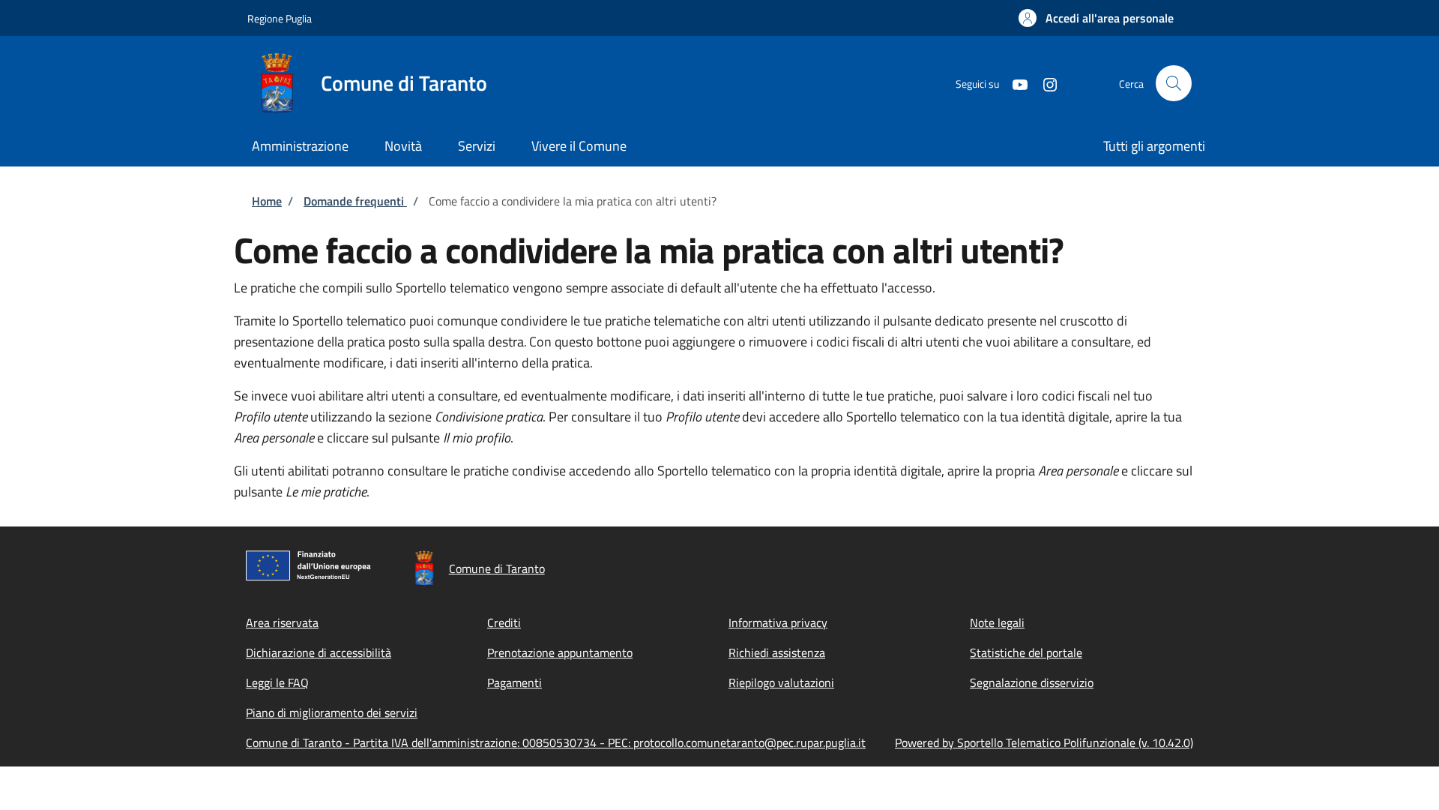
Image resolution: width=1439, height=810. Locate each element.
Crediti (504, 623)
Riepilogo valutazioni (781, 683)
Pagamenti (514, 683)
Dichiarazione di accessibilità (318, 653)
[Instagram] (1044, 83)
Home (267, 201)
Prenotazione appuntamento (560, 653)
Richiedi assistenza (776, 653)
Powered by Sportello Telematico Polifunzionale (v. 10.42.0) (1044, 743)
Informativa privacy (777, 623)
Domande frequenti (355, 201)
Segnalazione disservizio (1031, 683)
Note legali (997, 623)
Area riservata (282, 623)
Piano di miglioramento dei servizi (331, 713)
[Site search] (1174, 83)
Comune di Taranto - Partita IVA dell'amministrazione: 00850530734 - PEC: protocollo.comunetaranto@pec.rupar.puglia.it (556, 743)
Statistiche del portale (1026, 653)
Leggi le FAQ (277, 683)
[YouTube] (1014, 83)
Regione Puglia (279, 18)
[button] (1096, 18)
